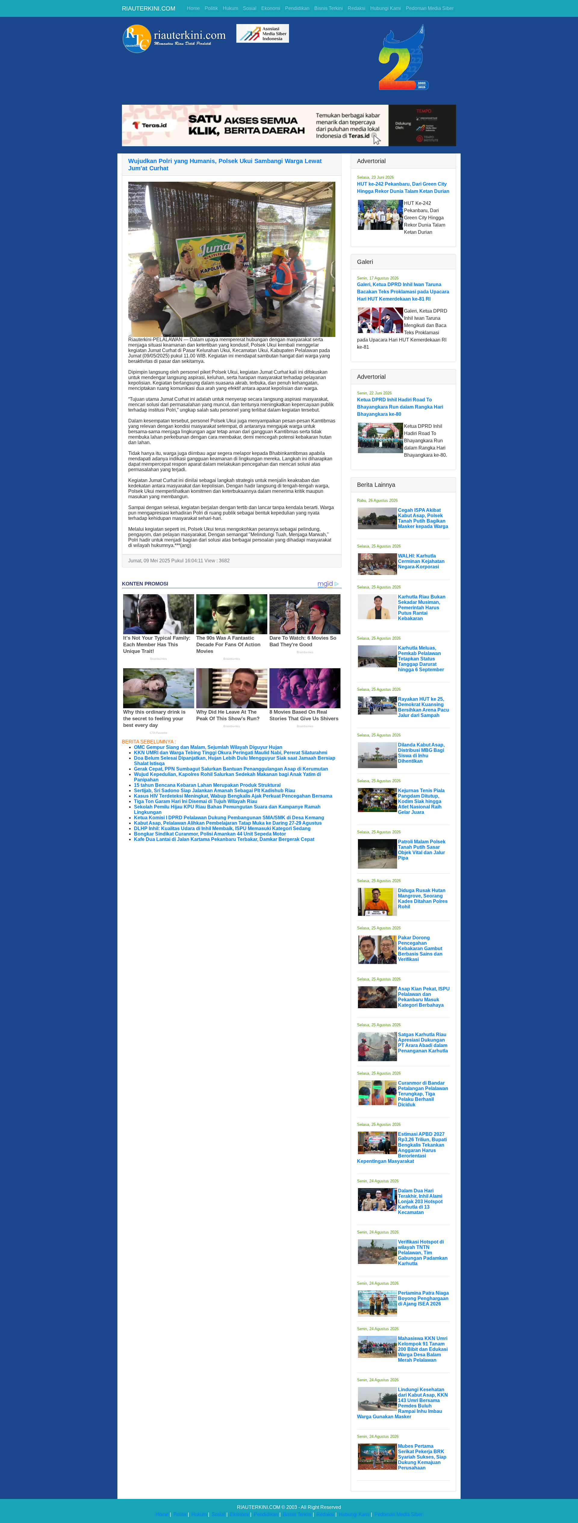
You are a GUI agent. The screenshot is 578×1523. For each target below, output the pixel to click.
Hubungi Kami (385, 8)
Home (193, 8)
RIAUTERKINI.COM (149, 8)
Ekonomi (270, 8)
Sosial (249, 8)
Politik (211, 8)
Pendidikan (297, 8)
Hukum (230, 8)
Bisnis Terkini (328, 8)
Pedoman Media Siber (430, 8)
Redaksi (356, 8)
